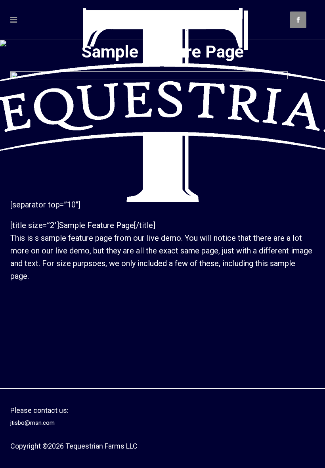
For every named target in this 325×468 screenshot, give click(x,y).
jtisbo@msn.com (32, 422)
